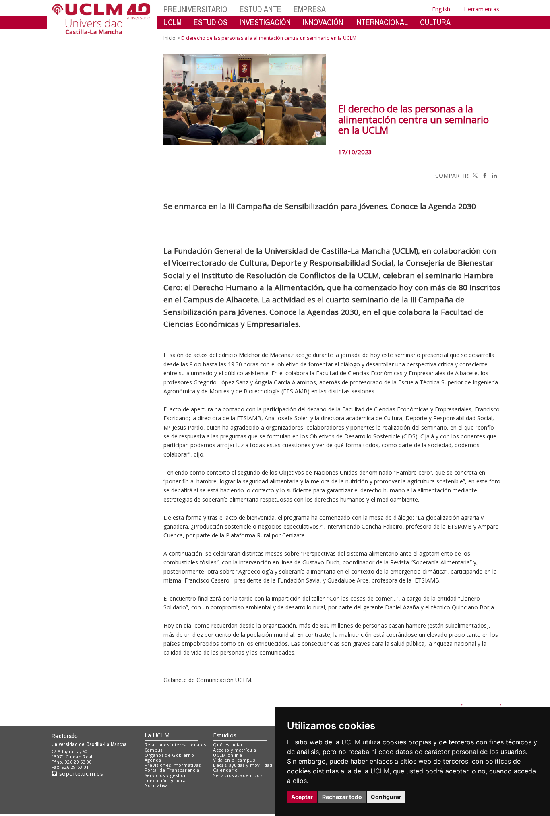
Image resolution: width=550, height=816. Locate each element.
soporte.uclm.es (80, 773)
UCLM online (227, 755)
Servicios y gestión (166, 775)
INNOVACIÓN (323, 22)
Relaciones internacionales (175, 745)
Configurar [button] (386, 796)
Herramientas (481, 9)
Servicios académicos (237, 775)
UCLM (172, 22)
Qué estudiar (228, 745)
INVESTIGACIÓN (265, 22)
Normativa (156, 785)
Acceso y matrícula (234, 750)
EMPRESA (310, 9)
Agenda (153, 760)
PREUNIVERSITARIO (195, 9)
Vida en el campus (234, 760)
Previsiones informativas (173, 765)
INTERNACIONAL (381, 22)
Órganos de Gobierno (169, 755)
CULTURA (435, 22)
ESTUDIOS (210, 22)
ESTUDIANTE (260, 9)
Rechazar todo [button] (342, 796)
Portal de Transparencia (172, 770)
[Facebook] (482, 175)
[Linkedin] (492, 175)
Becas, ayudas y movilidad (242, 765)
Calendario (225, 770)
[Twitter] (474, 175)
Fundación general (166, 780)
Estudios (224, 735)
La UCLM (157, 735)
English (441, 9)
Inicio (169, 38)
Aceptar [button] (302, 796)
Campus (154, 750)
